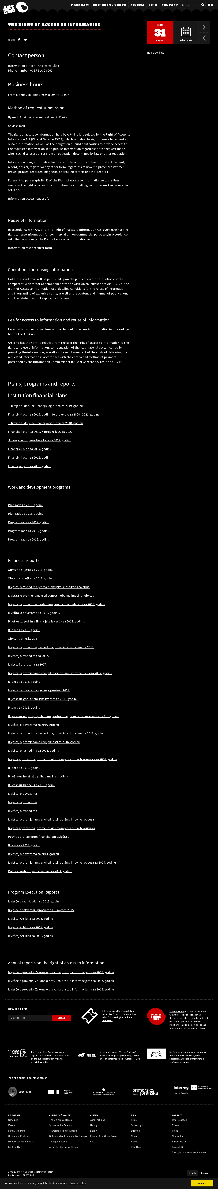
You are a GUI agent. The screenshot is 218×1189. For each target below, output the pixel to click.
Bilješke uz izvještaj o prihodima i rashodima (38, 776)
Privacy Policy (179, 1141)
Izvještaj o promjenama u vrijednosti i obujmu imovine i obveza (51, 595)
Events (11, 1125)
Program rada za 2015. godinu (28, 539)
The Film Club (176, 1011)
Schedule (13, 1119)
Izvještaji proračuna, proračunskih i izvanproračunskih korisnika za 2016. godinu (62, 759)
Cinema (137, 5)
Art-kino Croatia (26, 1171)
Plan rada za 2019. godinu (25, 505)
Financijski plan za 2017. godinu (29, 449)
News (134, 1136)
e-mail (20, 126)
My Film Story (15, 1147)
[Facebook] (18, 39)
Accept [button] (202, 1183)
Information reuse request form (30, 248)
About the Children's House (63, 1147)
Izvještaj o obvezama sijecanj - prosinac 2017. (39, 690)
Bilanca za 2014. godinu (24, 845)
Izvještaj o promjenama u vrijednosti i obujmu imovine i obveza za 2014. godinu (62, 862)
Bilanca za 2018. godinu (24, 630)
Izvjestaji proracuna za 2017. (27, 664)
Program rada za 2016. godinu (28, 531)
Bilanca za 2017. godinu (24, 682)
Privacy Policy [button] (77, 1183)
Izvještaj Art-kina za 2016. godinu (30, 918)
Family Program (16, 1130)
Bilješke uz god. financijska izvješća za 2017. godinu (43, 699)
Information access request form (30, 198)
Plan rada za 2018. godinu (25, 513)
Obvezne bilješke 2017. (23, 639)
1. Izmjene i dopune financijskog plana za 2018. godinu (45, 423)
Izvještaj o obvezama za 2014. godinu (33, 854)
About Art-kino (97, 1119)
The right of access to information (189, 1152)
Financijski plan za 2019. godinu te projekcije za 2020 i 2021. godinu (54, 414)
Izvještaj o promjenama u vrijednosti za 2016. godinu (44, 742)
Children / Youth (110, 5)
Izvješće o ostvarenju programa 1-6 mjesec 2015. (41, 910)
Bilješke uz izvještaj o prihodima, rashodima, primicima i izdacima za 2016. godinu (63, 716)
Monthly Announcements (21, 1141)
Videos (134, 1141)
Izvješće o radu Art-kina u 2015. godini (34, 901)
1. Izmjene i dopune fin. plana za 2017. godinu (39, 440)
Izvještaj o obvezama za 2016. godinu (33, 725)
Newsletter (177, 1136)
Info (92, 1141)
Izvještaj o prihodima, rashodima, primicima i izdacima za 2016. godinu (56, 733)
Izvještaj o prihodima (22, 802)
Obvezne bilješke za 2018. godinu (30, 570)
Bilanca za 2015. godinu (24, 768)
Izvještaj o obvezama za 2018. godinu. (34, 613)
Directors (135, 1130)
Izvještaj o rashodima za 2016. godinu (33, 750)
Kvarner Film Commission (103, 1136)
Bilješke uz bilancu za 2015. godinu (31, 785)
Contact (170, 5)
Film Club (136, 1147)
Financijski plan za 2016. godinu (29, 457)
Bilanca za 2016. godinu (24, 707)
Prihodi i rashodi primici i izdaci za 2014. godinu (40, 871)
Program (80, 5)
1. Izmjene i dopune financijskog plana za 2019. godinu (45, 406)
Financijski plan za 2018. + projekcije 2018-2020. (40, 432)
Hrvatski (192, 1173)
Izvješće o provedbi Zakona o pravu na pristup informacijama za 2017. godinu (61, 981)
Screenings (137, 1125)
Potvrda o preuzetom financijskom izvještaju (38, 837)
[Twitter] (25, 39)
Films (134, 1119)
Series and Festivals (19, 1136)
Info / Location (179, 1119)
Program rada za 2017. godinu (28, 522)
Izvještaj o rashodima (22, 811)
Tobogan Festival (58, 1141)
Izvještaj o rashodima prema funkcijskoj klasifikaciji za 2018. (49, 587)
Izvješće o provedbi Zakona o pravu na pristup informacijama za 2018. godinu (61, 972)
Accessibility (178, 1147)
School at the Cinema (60, 1125)
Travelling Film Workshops (63, 1130)
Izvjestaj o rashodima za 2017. (28, 656)
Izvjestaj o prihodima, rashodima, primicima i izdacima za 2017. (51, 647)
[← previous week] (204, 38)
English (204, 1173)
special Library (199, 1028)
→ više (136, 1058)
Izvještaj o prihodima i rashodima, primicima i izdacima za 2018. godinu (56, 604)
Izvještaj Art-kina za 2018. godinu (30, 936)
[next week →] (204, 27)
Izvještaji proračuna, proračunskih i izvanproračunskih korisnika (51, 828)
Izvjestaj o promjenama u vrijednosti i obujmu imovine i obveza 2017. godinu (60, 673)
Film (153, 5)
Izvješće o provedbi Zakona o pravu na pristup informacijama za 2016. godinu (61, 989)
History (94, 1125)
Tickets (176, 1125)
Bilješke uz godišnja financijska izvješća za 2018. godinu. (46, 621)
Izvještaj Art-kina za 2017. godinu (30, 927)
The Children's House (60, 1119)
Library (94, 1130)
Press (175, 1130)
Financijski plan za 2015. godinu (29, 466)
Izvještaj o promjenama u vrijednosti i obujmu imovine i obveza (51, 819)
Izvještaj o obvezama (22, 793)
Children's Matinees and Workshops (68, 1136)
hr (210, 5)
